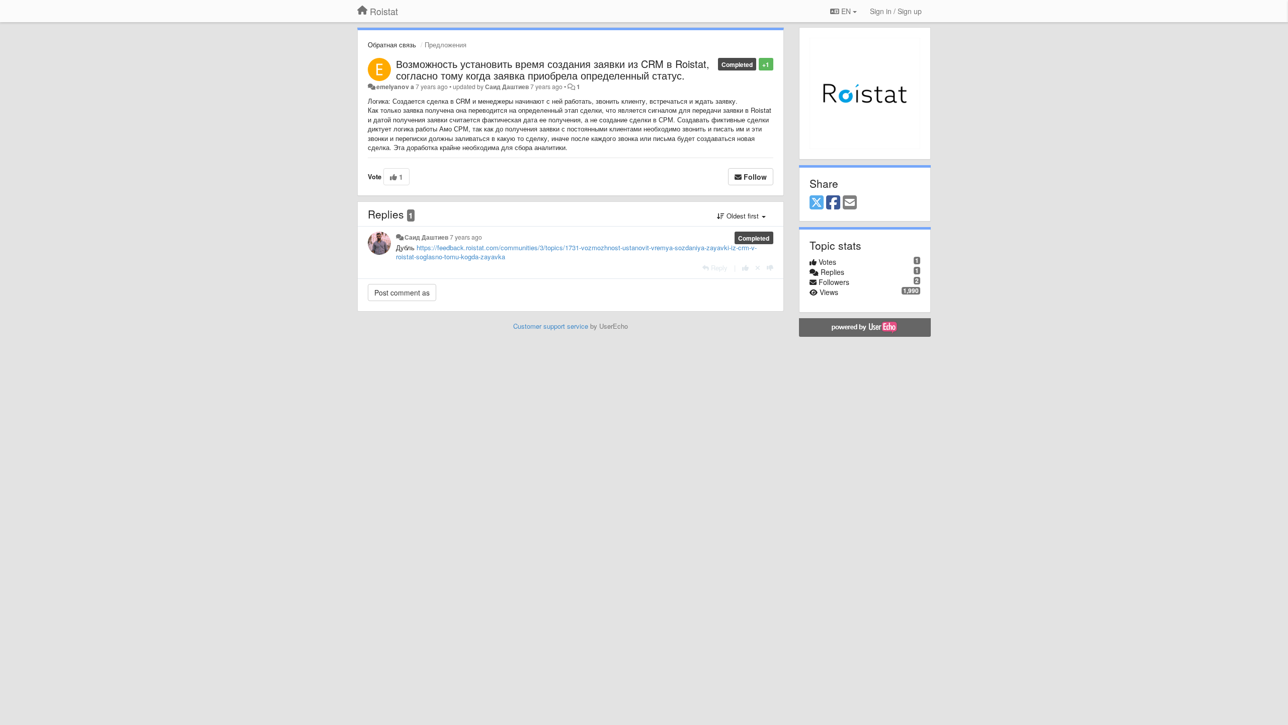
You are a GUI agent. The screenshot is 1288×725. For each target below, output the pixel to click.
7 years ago (466, 237)
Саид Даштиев (507, 86)
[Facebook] (833, 202)
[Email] (850, 202)
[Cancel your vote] (757, 267)
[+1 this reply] (745, 267)
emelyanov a (395, 86)
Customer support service (550, 326)
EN (846, 11)
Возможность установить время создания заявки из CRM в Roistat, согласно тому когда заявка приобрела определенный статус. (552, 69)
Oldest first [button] (743, 216)
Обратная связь (392, 44)
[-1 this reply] (770, 267)
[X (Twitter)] (817, 202)
